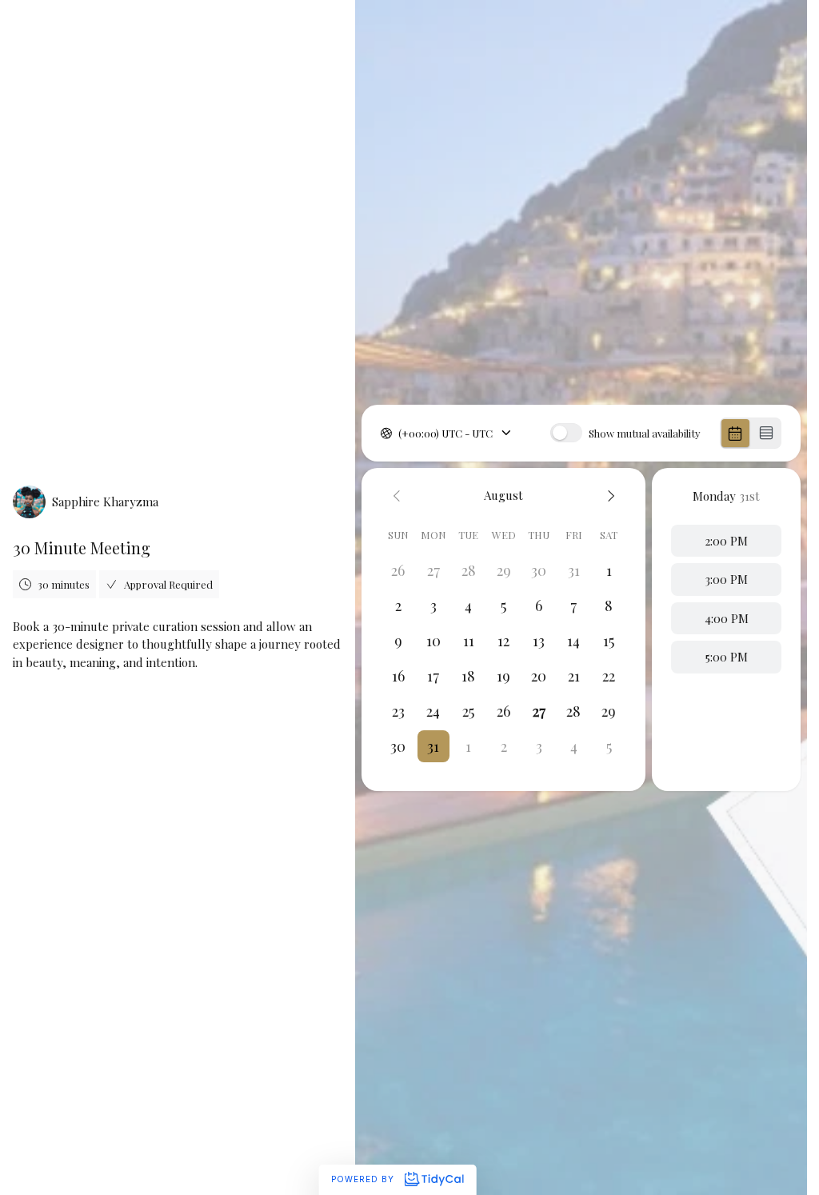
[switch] (566, 432)
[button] (433, 746)
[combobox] (399, 434)
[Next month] (608, 495)
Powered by (364, 1179)
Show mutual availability (645, 433)
